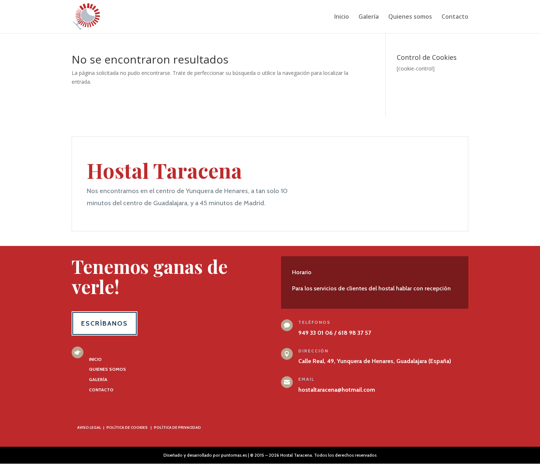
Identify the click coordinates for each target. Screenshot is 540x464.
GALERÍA (98, 379)
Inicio (341, 17)
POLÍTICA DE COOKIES (127, 427)
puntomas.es (234, 455)
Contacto (455, 17)
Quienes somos (410, 17)
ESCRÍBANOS (104, 323)
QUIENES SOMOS (107, 369)
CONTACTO (101, 389)
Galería (369, 17)
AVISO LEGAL (89, 427)
